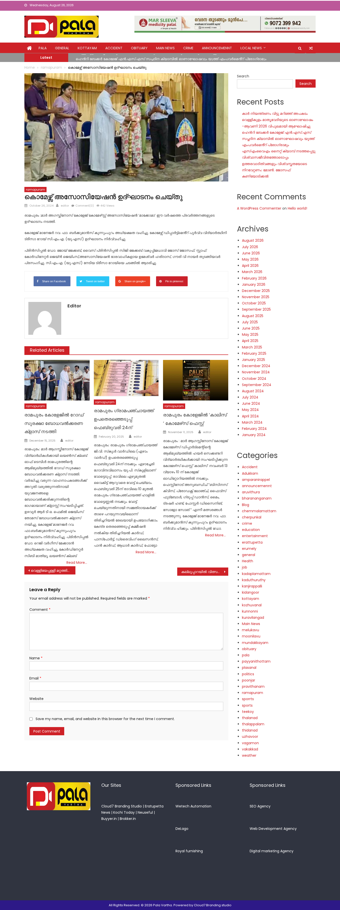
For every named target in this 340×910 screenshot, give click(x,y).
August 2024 (253, 391)
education (251, 529)
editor (65, 206)
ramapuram (35, 189)
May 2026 (250, 259)
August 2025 (252, 315)
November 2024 (256, 372)
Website (36, 698)
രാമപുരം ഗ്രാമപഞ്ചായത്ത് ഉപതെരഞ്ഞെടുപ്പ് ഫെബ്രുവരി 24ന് (124, 419)
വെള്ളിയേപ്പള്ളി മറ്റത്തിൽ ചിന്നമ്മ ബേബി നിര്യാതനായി (53, 570)
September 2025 (256, 309)
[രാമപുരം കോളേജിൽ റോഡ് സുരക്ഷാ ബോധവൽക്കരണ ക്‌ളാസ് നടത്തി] (57, 380)
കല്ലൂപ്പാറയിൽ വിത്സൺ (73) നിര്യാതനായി (204, 571)
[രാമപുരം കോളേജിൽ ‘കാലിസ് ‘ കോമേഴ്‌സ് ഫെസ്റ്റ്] (195, 380)
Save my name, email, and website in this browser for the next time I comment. (105, 718)
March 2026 (252, 271)
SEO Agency (260, 806)
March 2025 (252, 347)
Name (36, 658)
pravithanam (253, 686)
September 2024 (256, 384)
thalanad (250, 717)
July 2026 (250, 246)
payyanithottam (256, 661)
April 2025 (250, 340)
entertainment (255, 535)
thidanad (250, 730)
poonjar (248, 680)
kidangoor (250, 592)
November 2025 (255, 296)
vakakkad (250, 749)
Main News (165, 48)
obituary (139, 48)
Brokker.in (128, 818)
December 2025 (256, 290)
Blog (245, 504)
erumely (249, 548)
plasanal (249, 667)
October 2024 (254, 378)
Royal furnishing (189, 851)
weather (249, 755)
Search (243, 76)
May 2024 (250, 409)
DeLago (181, 828)
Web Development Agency (273, 828)
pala (245, 655)
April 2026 (250, 265)
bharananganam (257, 498)
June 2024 (251, 403)
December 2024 (256, 365)
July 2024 (250, 397)
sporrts (248, 698)
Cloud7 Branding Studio (121, 806)
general (62, 48)
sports (247, 705)
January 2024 (254, 434)
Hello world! (297, 208)
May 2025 (250, 334)
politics (248, 674)
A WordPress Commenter (259, 208)
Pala (43, 48)
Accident (113, 48)
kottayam (87, 48)
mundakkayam (255, 642)
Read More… (76, 562)
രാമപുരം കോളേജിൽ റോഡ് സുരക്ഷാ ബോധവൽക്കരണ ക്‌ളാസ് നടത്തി (54, 423)
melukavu (250, 629)
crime (188, 48)
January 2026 (253, 284)
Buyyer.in (109, 818)
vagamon (250, 742)
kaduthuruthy (254, 579)
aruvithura (251, 492)
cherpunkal (251, 517)
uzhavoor (250, 736)
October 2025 (254, 303)
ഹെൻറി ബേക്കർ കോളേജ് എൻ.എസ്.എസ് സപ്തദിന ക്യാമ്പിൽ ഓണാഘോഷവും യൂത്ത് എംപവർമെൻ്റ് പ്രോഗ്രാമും (171, 57)
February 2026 (254, 278)
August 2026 (253, 240)
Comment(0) (84, 206)
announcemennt (217, 48)
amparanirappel (256, 479)
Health (247, 561)
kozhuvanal (252, 605)
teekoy (248, 711)
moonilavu (251, 636)
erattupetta (252, 542)
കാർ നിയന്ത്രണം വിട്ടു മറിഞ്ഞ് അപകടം (275, 113)
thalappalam (253, 724)
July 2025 (250, 322)
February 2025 (254, 353)
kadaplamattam (256, 573)
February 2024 (254, 428)
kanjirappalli (252, 586)
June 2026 (251, 253)
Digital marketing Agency (271, 851)
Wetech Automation (193, 806)
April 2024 (250, 416)
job (244, 567)
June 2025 (251, 328)
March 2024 (252, 422)
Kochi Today (124, 812)
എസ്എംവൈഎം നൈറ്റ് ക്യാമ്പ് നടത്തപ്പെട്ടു (278, 151)
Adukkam (250, 473)
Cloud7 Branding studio (212, 905)
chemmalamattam (259, 511)
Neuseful (145, 812)
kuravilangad (253, 617)
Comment (40, 609)
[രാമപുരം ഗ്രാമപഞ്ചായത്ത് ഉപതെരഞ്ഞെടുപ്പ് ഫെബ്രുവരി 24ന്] (126, 378)
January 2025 (253, 359)
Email (35, 678)
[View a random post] (311, 48)
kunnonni (250, 611)
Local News (251, 48)
